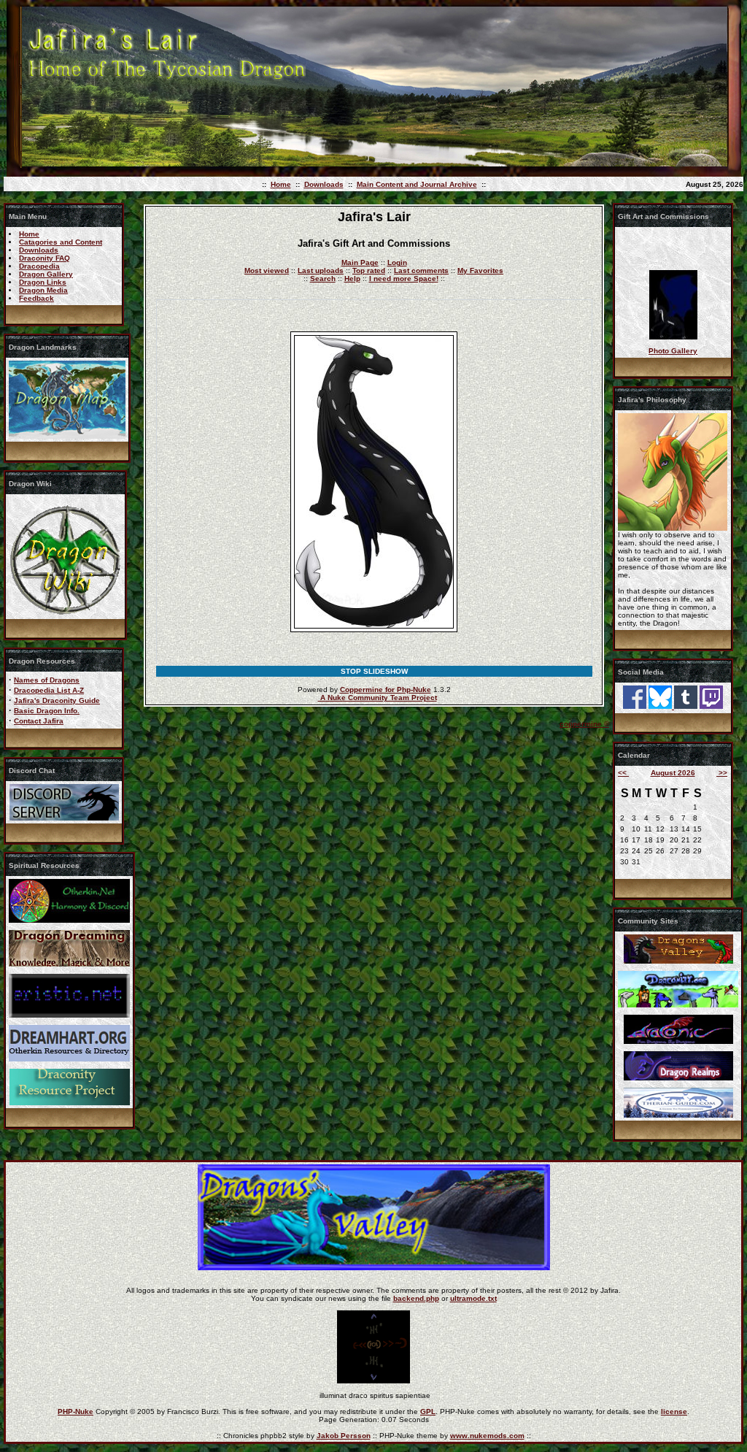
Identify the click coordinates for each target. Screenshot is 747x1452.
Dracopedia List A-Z (49, 690)
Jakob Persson (344, 1436)
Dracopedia (39, 266)
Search (323, 278)
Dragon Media (43, 290)
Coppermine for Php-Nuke (385, 689)
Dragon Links (42, 282)
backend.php (416, 1298)
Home (281, 184)
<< (623, 773)
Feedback (36, 298)
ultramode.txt (473, 1298)
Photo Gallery (673, 351)
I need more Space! (403, 278)
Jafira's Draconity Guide (57, 700)
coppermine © (584, 724)
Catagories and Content (60, 242)
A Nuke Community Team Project (377, 698)
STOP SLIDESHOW (374, 671)
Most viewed (266, 270)
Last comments (421, 270)
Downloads (324, 184)
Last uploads (321, 270)
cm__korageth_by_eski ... (673, 338)
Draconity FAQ (44, 258)
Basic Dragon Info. (47, 711)
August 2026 (673, 773)
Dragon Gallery (46, 274)
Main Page (360, 262)
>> (721, 773)
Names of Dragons (47, 680)
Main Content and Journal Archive (417, 184)
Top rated (368, 270)
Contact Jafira (38, 721)
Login (397, 262)
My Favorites (480, 270)
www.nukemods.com (487, 1436)
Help (352, 278)
